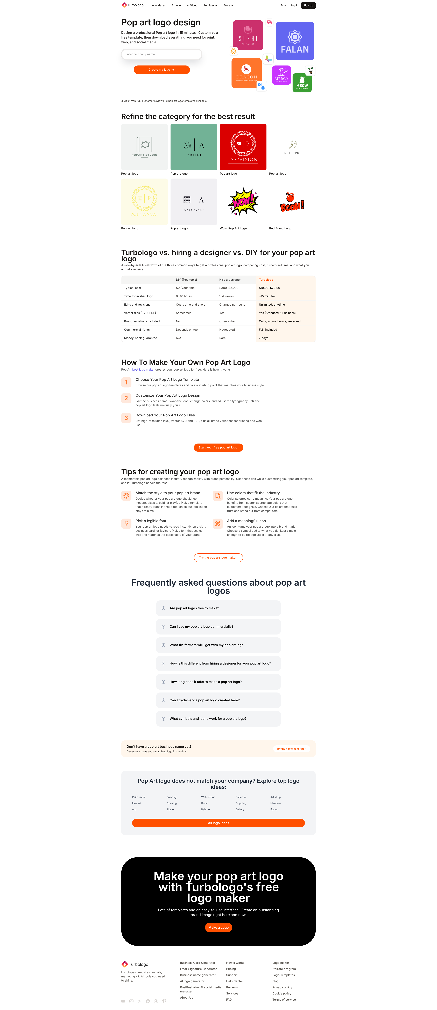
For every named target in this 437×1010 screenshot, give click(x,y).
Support (231, 975)
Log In (294, 5)
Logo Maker (158, 5)
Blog (275, 981)
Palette (205, 809)
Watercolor (208, 797)
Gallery (240, 809)
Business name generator (198, 975)
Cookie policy (281, 993)
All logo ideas (218, 823)
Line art (136, 803)
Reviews (232, 987)
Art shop (275, 797)
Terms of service (284, 999)
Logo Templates (283, 975)
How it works (235, 962)
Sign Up (308, 5)
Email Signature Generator (198, 969)
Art (134, 809)
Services (232, 993)
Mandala (275, 803)
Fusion (274, 809)
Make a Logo (218, 927)
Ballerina (241, 797)
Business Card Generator (197, 962)
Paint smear (139, 797)
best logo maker (143, 369)
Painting (172, 797)
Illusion (171, 809)
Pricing (231, 969)
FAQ (229, 999)
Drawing (172, 803)
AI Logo (176, 5)
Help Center (234, 981)
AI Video (192, 5)
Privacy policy (282, 987)
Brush (204, 803)
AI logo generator (192, 981)
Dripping (241, 803)
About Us (186, 997)
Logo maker (280, 962)
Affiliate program (284, 969)
